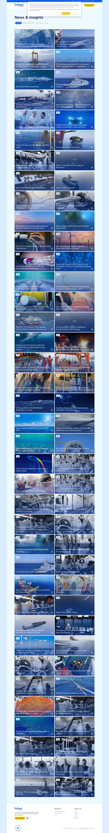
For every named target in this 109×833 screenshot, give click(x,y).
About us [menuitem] (76, 814)
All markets (18, 23)
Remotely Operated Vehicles (28, 23)
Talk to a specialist (89, 5)
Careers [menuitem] (76, 816)
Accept (66, 13)
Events (77, 1)
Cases (70, 1)
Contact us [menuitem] (76, 818)
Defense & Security (39, 23)
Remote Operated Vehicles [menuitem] (59, 811)
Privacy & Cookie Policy (83, 828)
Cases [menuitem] (75, 811)
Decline (75, 13)
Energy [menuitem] (55, 814)
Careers (80, 1)
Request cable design (86, 1)
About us (66, 1)
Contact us (92, 1)
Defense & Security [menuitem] (58, 813)
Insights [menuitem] (76, 813)
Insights (73, 1)
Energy (46, 23)
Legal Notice (91, 828)
